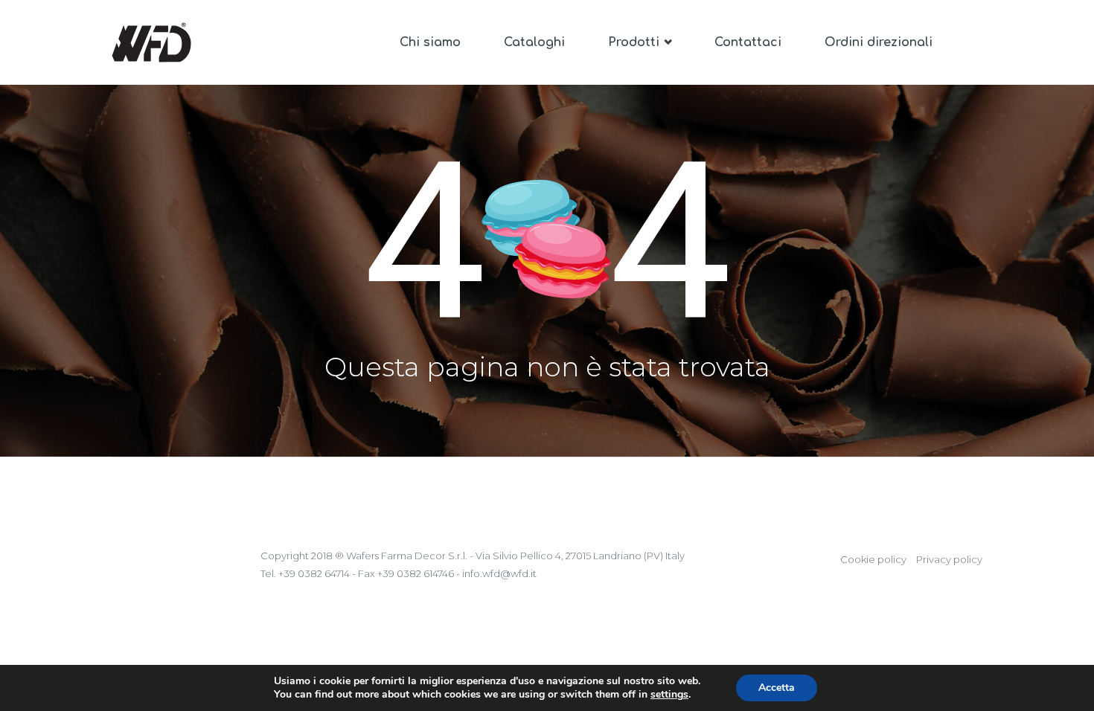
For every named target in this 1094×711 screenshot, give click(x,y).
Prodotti (635, 42)
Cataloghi (534, 42)
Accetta (776, 688)
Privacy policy (949, 559)
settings (669, 694)
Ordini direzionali (879, 42)
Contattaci (747, 42)
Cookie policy (873, 559)
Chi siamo (430, 42)
